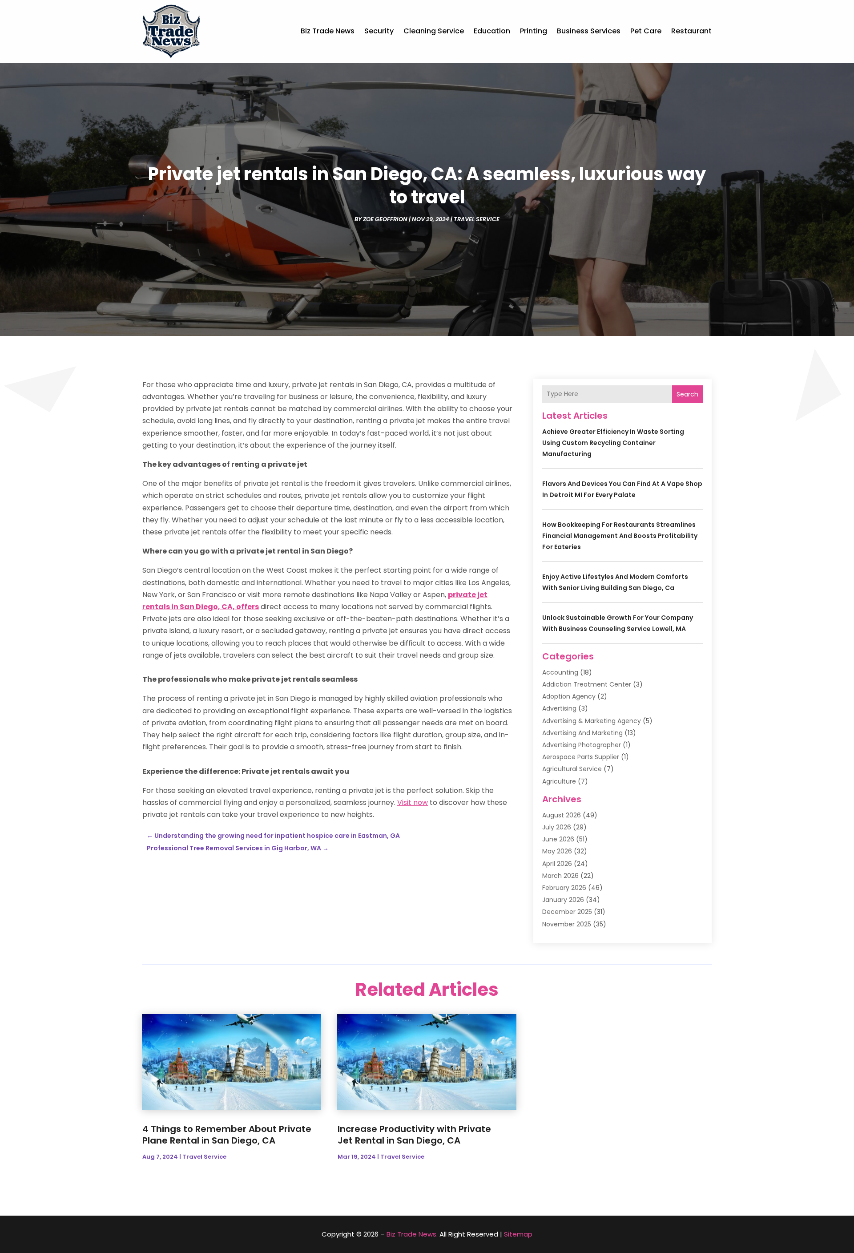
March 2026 (560, 875)
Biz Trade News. (412, 1234)
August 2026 (561, 815)
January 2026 (563, 899)
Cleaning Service (433, 31)
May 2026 (557, 851)
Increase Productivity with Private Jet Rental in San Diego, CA (414, 1135)
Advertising (559, 708)
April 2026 (557, 863)
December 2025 (567, 911)
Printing (533, 31)
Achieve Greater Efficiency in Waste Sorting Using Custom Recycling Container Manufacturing (613, 442)
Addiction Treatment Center (586, 684)
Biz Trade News (327, 31)
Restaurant (691, 31)
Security (379, 31)
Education (492, 31)
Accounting (560, 672)
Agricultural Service (572, 768)
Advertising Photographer (581, 744)
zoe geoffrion (385, 219)
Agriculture (559, 781)
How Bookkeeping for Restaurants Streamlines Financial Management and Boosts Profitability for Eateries (619, 535)
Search (687, 394)
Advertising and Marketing (582, 732)
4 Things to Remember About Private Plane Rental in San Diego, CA (226, 1135)
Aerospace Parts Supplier (580, 756)
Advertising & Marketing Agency (591, 720)
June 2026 (558, 839)
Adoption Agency (569, 696)
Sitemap (518, 1234)
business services (588, 31)
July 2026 (556, 827)
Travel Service (477, 219)
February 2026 (564, 887)
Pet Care (645, 31)
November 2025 (566, 924)
